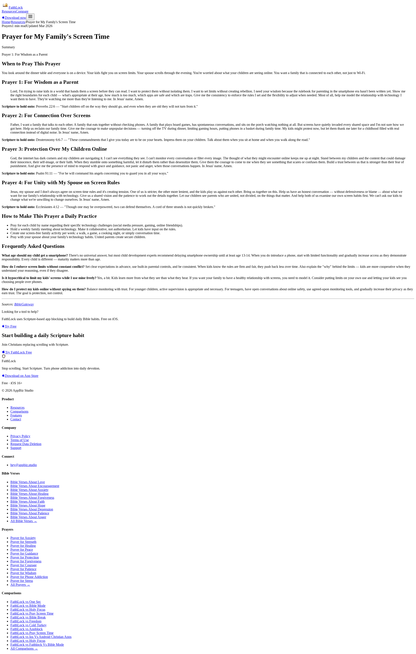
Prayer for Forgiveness (25, 561)
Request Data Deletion (25, 444)
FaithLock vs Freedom (25, 621)
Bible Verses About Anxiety (29, 490)
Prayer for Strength (23, 542)
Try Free (10, 326)
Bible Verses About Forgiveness (32, 497)
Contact (15, 419)
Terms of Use (19, 440)
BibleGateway (24, 304)
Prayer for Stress (21, 581)
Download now (15, 17)
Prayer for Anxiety (23, 538)
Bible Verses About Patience (29, 513)
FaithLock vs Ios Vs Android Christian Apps (41, 637)
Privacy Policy (20, 436)
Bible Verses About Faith (27, 501)
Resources (9, 11)
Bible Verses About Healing (29, 494)
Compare (22, 11)
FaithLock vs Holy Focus (27, 609)
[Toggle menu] (30, 16)
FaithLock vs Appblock (26, 629)
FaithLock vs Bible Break (28, 617)
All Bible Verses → (23, 521)
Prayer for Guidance (24, 553)
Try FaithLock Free (18, 352)
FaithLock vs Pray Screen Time (32, 613)
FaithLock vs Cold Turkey (28, 625)
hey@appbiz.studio (23, 465)
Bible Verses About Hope (27, 505)
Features (16, 415)
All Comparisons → (24, 648)
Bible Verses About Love (27, 482)
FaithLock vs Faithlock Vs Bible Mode (37, 644)
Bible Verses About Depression (31, 509)
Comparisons (19, 411)
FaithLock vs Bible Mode (28, 605)
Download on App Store (21, 376)
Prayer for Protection (24, 557)
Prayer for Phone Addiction (29, 577)
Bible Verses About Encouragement (34, 486)
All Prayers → (20, 584)
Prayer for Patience (23, 569)
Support (15, 448)
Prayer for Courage (23, 565)
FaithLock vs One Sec (25, 602)
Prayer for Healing (23, 545)
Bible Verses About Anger (28, 517)
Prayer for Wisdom (23, 573)
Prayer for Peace (21, 549)
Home (6, 22)
